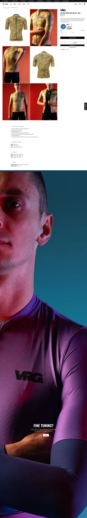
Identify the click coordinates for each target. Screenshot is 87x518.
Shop (5, 7)
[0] (83, 4)
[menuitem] (11, 4)
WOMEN (15, 4)
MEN (10, 4)
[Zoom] (28, 11)
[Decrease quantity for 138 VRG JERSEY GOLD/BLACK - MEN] (61, 43)
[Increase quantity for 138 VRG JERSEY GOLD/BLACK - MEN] (64, 43)
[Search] (82, 4)
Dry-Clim (13, 130)
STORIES (24, 4)
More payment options (72, 47)
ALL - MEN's (8, 7)
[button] (40, 435)
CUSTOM (19, 4)
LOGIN (28, 4)
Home (3, 7)
